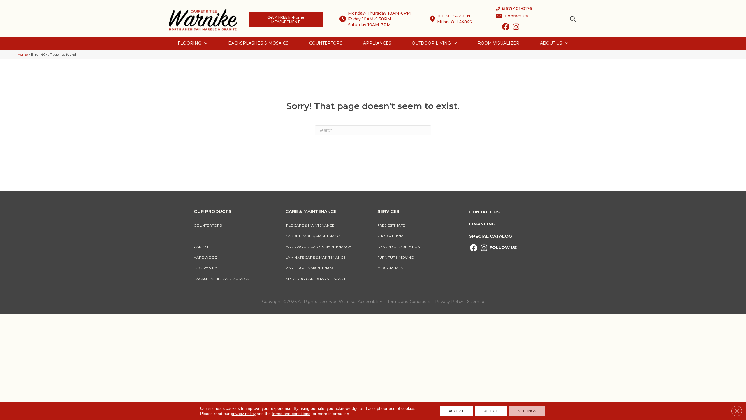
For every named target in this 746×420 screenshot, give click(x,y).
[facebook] (505, 28)
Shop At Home (391, 236)
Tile (197, 236)
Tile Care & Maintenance (310, 225)
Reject (491, 411)
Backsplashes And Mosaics (221, 278)
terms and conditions (291, 413)
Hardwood (206, 257)
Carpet (201, 246)
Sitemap (475, 301)
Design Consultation (398, 246)
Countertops (208, 225)
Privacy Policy (450, 301)
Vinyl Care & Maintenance (311, 268)
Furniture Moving (396, 257)
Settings (527, 411)
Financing (482, 224)
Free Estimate (391, 225)
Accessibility (370, 301)
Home (22, 54)
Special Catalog (490, 236)
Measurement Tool (397, 268)
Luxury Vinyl (206, 268)
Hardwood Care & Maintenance (318, 246)
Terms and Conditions (409, 301)
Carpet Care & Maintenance (314, 236)
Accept (456, 411)
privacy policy (243, 413)
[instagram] (515, 28)
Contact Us (484, 212)
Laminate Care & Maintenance (316, 257)
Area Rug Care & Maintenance (316, 278)
